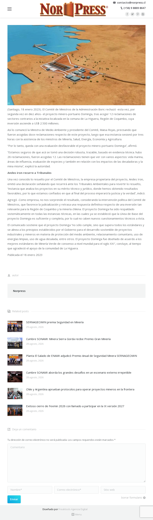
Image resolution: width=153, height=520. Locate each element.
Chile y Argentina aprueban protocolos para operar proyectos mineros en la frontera (80, 389)
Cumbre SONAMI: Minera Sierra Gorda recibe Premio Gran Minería (68, 339)
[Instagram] (143, 14)
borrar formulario (131, 497)
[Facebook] (127, 14)
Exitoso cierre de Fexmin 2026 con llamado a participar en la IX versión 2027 (75, 406)
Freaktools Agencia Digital (73, 509)
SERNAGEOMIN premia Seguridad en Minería (55, 322)
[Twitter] (132, 14)
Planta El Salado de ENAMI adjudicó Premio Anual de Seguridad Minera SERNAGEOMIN (81, 356)
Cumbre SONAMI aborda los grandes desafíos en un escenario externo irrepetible (78, 372)
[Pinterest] (137, 14)
